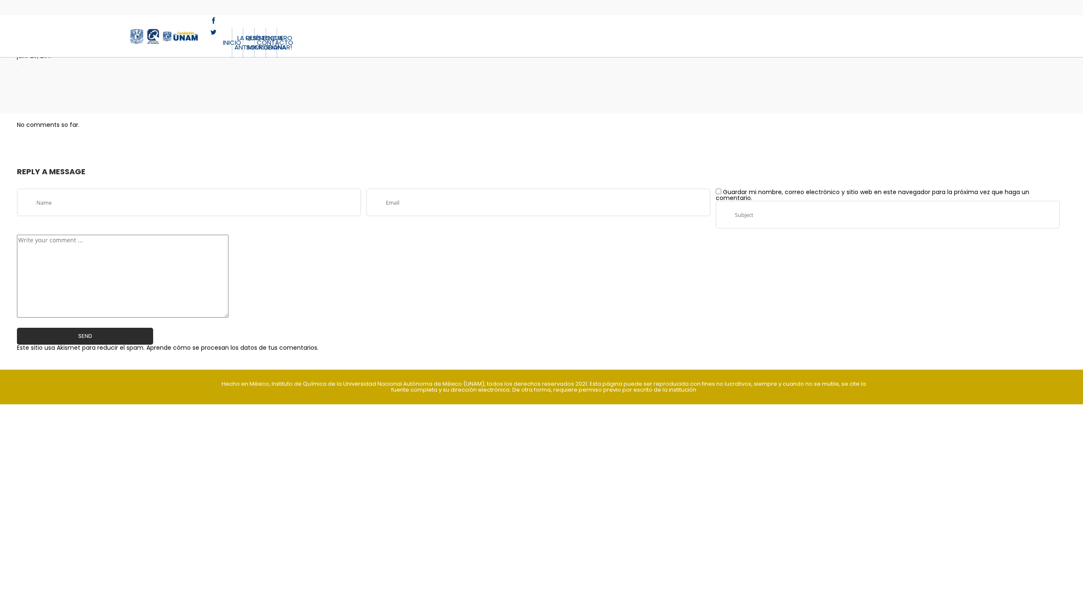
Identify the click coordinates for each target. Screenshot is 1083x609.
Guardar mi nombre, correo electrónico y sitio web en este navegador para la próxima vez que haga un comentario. (872, 195)
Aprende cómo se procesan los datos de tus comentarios (231, 347)
